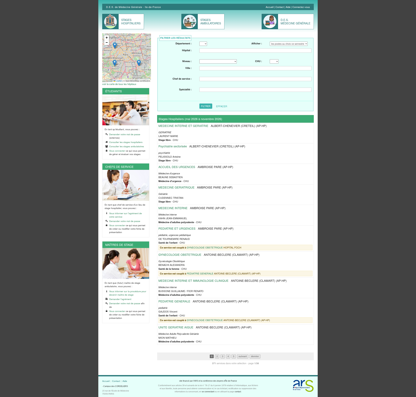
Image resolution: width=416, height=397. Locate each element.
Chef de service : (182, 78)
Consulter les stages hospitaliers (126, 142)
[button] (139, 63)
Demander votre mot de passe (124, 134)
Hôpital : (187, 50)
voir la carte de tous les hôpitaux (119, 84)
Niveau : (187, 61)
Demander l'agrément (120, 299)
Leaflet (118, 80)
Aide (288, 7)
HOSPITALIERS (131, 21)
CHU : (258, 61)
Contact (279, 7)
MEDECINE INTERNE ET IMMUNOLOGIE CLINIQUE (193, 281)
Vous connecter (117, 150)
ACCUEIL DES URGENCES (176, 167)
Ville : (188, 68)
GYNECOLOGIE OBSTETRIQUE (205, 247)
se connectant (208, 391)
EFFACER (221, 106)
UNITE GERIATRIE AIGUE (175, 327)
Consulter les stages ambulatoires (126, 146)
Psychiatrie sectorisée (172, 146)
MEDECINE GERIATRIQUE (176, 187)
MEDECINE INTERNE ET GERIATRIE (183, 126)
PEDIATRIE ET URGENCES (176, 228)
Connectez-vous (301, 7)
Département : (184, 43)
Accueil (269, 7)
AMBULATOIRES (210, 21)
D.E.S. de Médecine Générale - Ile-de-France (133, 7)
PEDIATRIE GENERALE (200, 273)
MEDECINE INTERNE (173, 208)
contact (238, 391)
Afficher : (256, 43)
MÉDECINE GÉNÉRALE (295, 21)
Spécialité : (185, 89)
